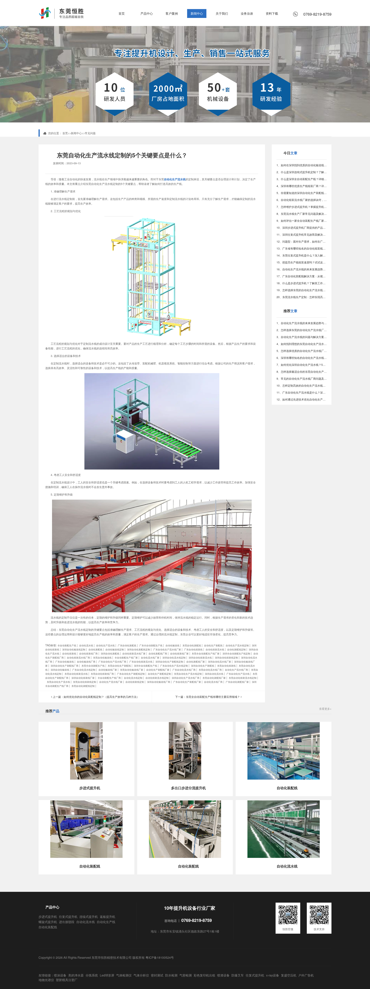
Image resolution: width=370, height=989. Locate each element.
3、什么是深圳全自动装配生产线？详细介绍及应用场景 (302, 179)
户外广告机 (306, 975)
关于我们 (222, 13)
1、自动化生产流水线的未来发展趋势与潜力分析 (302, 323)
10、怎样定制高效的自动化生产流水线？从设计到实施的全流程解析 (302, 385)
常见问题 (90, 133)
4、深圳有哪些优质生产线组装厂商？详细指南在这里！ (302, 186)
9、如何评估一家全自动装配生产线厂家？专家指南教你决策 (302, 221)
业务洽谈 (247, 13)
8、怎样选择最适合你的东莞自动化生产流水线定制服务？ (302, 372)
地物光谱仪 (46, 980)
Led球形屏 (107, 975)
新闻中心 (197, 13)
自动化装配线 (48, 927)
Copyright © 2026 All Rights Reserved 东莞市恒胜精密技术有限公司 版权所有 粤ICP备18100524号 (106, 957)
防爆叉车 (237, 975)
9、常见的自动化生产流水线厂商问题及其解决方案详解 (302, 378)
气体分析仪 (141, 975)
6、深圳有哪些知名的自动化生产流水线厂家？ (302, 358)
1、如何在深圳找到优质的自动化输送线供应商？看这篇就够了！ (302, 165)
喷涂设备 (60, 975)
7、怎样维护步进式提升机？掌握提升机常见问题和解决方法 (302, 207)
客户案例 (172, 13)
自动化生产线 (106, 922)
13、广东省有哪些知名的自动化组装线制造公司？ (302, 248)
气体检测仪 (124, 975)
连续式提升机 (88, 916)
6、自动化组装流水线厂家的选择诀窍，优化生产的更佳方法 (302, 200)
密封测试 (157, 975)
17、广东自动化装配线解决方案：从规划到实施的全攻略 (302, 276)
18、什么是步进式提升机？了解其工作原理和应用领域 (302, 283)
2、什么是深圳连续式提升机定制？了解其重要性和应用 (302, 172)
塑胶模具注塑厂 (66, 980)
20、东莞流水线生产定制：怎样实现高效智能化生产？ (302, 297)
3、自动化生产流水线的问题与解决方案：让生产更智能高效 (302, 337)
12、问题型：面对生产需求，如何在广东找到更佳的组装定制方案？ (302, 241)
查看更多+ (325, 708)
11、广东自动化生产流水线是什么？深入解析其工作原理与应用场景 (302, 392)
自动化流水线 (85, 922)
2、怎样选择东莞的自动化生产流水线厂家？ (302, 330)
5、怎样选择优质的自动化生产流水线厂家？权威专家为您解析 (302, 351)
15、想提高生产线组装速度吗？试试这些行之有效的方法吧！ (302, 262)
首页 (122, 13)
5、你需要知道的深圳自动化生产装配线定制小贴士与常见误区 (302, 193)
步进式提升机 (48, 916)
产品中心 (146, 13)
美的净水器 (76, 975)
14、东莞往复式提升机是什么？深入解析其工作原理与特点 (302, 255)
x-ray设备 (272, 975)
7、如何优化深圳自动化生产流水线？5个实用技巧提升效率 (302, 365)
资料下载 (272, 13)
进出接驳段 (66, 922)
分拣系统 (92, 975)
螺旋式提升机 (48, 922)
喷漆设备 (223, 975)
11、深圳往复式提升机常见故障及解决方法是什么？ (302, 234)
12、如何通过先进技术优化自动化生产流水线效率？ (302, 399)
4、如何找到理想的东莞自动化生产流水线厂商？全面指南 (302, 344)
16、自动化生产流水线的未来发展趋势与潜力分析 (302, 269)
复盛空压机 (288, 975)
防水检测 (171, 975)
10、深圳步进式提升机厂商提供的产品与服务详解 (302, 227)
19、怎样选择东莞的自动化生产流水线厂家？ (302, 290)
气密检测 (185, 975)
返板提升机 (107, 916)
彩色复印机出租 (204, 975)
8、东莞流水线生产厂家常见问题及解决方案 (302, 214)
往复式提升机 (68, 916)
